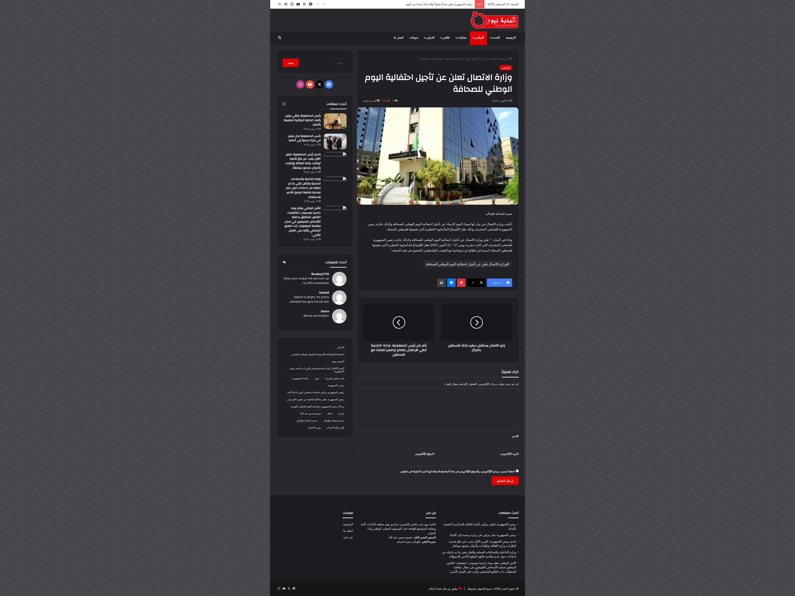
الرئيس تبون (338, 361)
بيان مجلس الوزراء (334, 378)
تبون (317, 378)
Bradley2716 (320, 274)
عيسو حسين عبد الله (310, 413)
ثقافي (446, 37)
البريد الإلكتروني (509, 453)
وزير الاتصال (314, 427)
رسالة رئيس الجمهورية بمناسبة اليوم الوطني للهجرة (317, 406)
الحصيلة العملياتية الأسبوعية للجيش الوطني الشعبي (317, 354)
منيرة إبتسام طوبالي (333, 420)
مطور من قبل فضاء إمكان (443, 588)
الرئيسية (511, 37)
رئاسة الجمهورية (300, 378)
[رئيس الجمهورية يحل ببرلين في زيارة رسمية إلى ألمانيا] (335, 141)
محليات (462, 37)
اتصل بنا (399, 37)
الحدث (496, 37)
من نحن (348, 537)
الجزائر (340, 347)
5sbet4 (324, 292)
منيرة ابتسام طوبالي (306, 420)
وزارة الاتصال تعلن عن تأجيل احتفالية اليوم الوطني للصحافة (466, 264)
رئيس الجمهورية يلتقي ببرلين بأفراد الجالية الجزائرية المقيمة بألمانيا (302, 120)
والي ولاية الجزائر (335, 427)
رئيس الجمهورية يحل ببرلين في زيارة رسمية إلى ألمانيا (304, 138)
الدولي (430, 37)
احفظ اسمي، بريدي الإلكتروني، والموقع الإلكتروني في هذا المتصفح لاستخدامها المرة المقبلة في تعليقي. (457, 471)
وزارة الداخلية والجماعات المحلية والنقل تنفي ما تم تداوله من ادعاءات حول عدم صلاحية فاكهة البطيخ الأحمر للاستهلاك (303, 187)
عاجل (330, 413)
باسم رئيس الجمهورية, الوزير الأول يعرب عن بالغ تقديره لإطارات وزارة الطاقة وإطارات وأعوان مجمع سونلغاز (303, 161)
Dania (325, 311)
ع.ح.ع (341, 413)
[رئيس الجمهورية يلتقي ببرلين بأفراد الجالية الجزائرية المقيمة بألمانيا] (335, 121)
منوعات (413, 37)
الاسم (514, 436)
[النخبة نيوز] (494, 20)
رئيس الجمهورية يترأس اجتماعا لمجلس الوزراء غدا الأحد (315, 392)
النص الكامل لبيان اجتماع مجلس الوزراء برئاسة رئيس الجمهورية (316, 370)
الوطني (479, 37)
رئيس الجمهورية (336, 385)
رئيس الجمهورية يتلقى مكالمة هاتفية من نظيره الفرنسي (315, 399)
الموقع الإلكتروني (424, 453)
